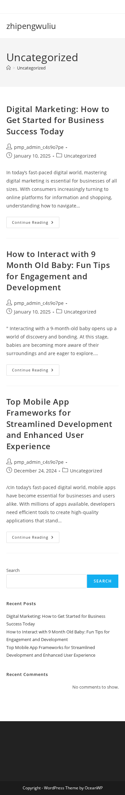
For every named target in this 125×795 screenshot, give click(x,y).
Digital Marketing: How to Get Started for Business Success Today (58, 120)
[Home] (8, 68)
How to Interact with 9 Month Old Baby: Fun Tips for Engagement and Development (58, 270)
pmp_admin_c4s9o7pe (39, 147)
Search (13, 570)
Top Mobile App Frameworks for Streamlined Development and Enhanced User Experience (59, 424)
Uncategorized (31, 68)
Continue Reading (35, 223)
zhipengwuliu (31, 25)
